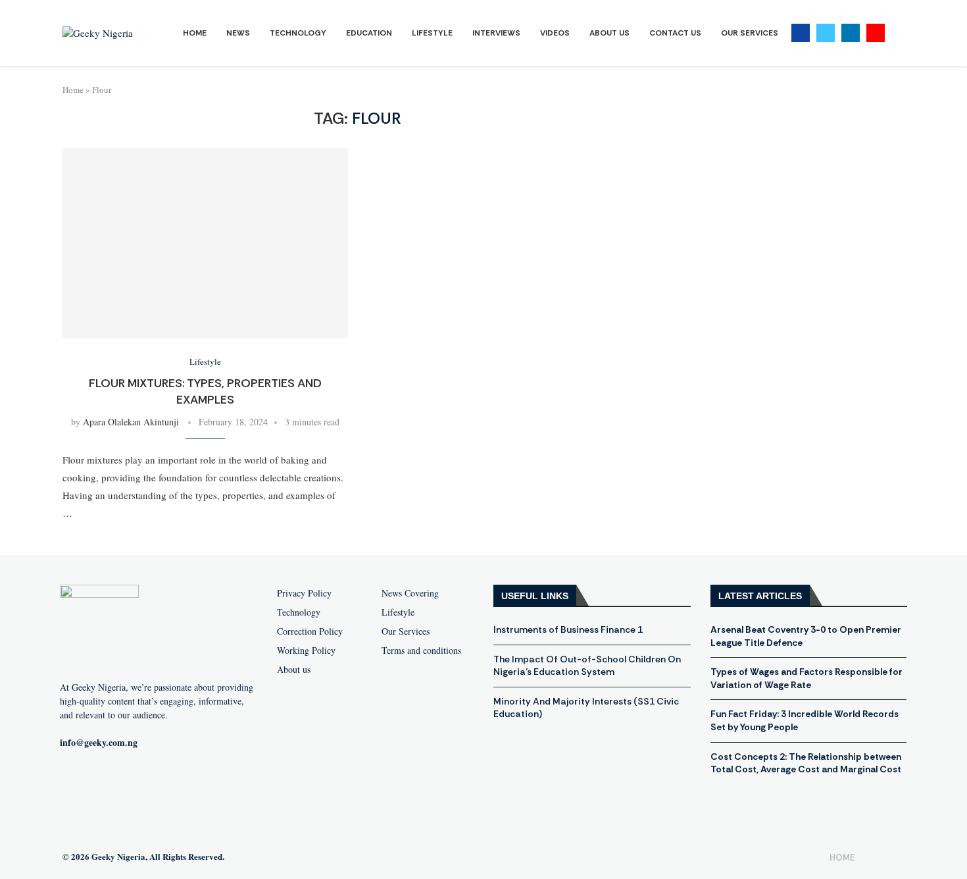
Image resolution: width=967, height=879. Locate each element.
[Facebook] (800, 33)
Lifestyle (432, 33)
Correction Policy (310, 631)
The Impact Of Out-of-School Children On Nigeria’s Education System (587, 665)
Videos (555, 33)
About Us (609, 33)
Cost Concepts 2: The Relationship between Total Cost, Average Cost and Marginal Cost (805, 763)
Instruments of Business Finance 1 (568, 629)
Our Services (749, 33)
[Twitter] (825, 33)
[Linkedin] (850, 33)
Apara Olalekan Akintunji (131, 421)
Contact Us (675, 33)
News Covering (410, 593)
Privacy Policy (304, 593)
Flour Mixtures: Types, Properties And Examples (205, 391)
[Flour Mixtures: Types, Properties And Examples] (205, 243)
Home (195, 33)
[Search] (898, 33)
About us (293, 669)
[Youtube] (875, 33)
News (238, 33)
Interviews (496, 33)
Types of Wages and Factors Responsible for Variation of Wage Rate (806, 678)
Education (369, 33)
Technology (298, 33)
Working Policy (306, 650)
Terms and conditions (421, 650)
